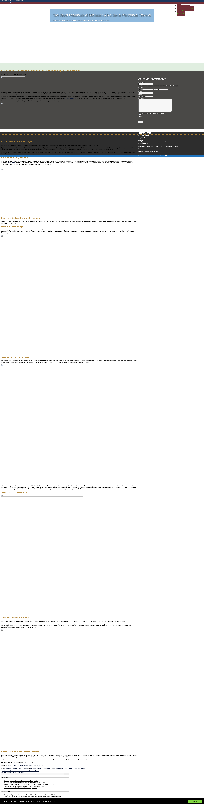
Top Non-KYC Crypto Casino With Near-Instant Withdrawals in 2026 (24, 786)
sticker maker (11, 162)
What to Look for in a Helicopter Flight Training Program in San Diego (25, 783)
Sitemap (157, 156)
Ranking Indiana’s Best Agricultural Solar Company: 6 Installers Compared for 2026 (29, 784)
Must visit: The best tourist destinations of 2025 (40, 795)
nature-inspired (69, 768)
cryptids (20, 768)
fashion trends (41, 768)
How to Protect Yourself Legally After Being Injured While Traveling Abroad (38, 796)
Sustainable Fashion (37, 765)
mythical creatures (59, 768)
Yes (141, 115)
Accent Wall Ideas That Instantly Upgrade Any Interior (20, 788)
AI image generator (69, 98)
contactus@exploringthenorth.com (147, 139)
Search (66, 774)
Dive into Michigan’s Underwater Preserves (13, 772)
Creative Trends (12, 765)
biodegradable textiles (10, 768)
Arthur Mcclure (9, 796)
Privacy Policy (164, 156)
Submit (141, 122)
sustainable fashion (79, 768)
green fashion (49, 768)
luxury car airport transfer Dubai (14, 795)
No (141, 116)
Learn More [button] (51, 801)
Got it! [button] (195, 801)
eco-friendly (33, 768)
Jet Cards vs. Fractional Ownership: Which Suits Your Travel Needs (20, 771)
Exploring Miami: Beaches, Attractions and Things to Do (21, 781)
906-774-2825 (142, 137)
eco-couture (26, 768)
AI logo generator (25, 624)
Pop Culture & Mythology (24, 765)
